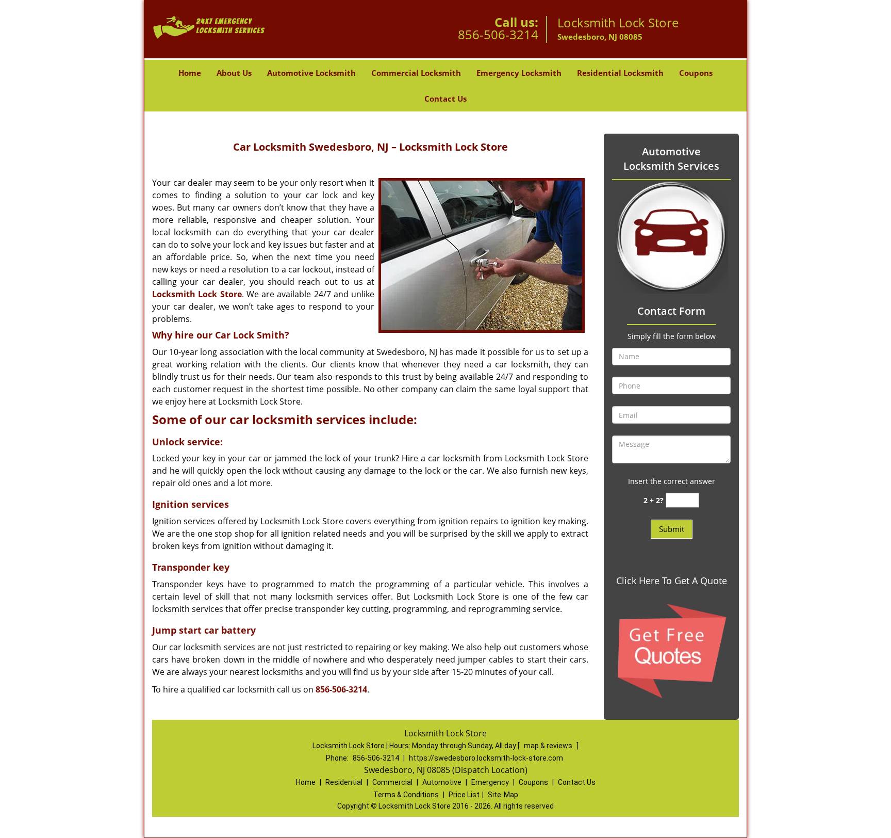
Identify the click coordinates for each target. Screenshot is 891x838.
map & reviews (549, 746)
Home (189, 73)
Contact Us (445, 98)
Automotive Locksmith (311, 73)
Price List (464, 795)
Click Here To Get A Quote (671, 580)
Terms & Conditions (406, 795)
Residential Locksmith (620, 73)
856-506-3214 (498, 34)
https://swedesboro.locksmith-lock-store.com (486, 758)
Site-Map (503, 795)
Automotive (441, 782)
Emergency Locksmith (519, 73)
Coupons (696, 73)
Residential (343, 782)
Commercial (392, 782)
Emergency (490, 782)
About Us (234, 73)
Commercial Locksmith (416, 73)
